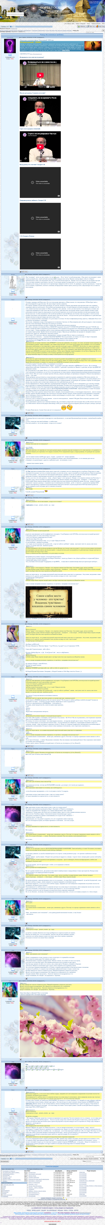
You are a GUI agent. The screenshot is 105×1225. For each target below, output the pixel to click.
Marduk (13, 274)
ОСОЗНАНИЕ (83, 1174)
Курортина (5, 1192)
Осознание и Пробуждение (38, 30)
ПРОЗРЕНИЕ (6, 1175)
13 (50, 804)
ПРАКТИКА (82, 1172)
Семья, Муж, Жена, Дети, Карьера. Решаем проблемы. (59, 30)
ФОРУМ (76, 1210)
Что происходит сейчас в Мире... (11, 1172)
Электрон (69, 1179)
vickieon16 (69, 1194)
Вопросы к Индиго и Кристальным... (12, 1179)
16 (50, 925)
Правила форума (95, 23)
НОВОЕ (29, 1210)
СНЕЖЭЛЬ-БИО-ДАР (8, 1184)
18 (44, 980)
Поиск (88, 23)
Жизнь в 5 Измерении (34, 1182)
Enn (13, 440)
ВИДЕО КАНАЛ (36, 1210)
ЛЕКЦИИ (43, 1210)
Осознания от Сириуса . (9, 1171)
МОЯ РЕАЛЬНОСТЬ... (34, 1192)
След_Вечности (71, 1180)
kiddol (68, 1195)
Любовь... (5, 1181)
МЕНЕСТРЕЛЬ (32, 1175)
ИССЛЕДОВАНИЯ (52, 1210)
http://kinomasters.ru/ (36, 54)
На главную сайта (69, 23)
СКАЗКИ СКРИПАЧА (34, 1177)
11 (50, 748)
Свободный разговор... (8, 1174)
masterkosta (14, 28)
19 (50, 1061)
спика (68, 1175)
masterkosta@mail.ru (85, 1212)
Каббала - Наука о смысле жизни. (37, 1191)
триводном (13, 415)
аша (13, 624)
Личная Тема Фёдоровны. (35, 1186)
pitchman (69, 1190)
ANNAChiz (69, 1174)
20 (50, 1090)
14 (50, 844)
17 (50, 950)
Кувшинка (5, 1196)
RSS (103, 23)
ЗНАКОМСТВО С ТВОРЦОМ (86, 1180)
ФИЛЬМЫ (60, 1210)
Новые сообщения (80, 23)
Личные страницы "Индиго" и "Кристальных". (91, 1185)
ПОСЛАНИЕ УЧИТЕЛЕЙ (35, 1174)
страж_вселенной (7, 1194)
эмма (13, 804)
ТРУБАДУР (31, 1189)
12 (50, 777)
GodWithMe (69, 1172)
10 (50, 676)
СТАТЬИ (71, 1210)
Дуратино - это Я (7, 1176)
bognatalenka (6, 1190)
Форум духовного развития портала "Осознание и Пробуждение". (15, 30)
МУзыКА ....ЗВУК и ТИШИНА (36, 1187)
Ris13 (12, 299)
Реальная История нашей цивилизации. (39, 1179)
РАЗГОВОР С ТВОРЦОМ (35, 1181)
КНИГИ (66, 1210)
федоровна (69, 1185)
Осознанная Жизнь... (34, 1194)
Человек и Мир (6, 1178)
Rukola (4, 1193)
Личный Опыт (32, 1172)
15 (50, 898)
